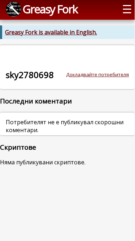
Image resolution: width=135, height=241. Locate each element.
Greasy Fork (50, 8)
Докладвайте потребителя (97, 74)
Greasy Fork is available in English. (51, 32)
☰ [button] (127, 8)
